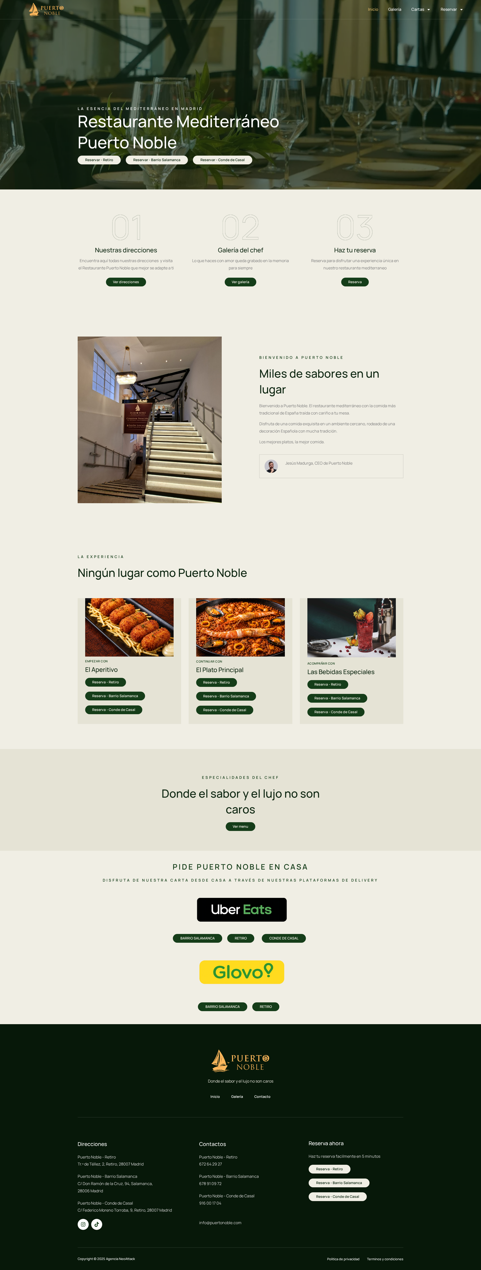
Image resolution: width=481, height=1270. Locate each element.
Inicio (373, 9)
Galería (394, 9)
